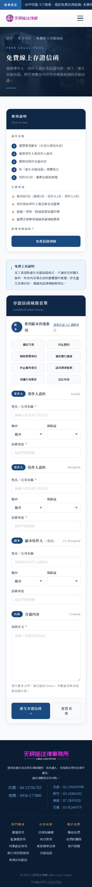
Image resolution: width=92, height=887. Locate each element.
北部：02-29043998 (68, 786)
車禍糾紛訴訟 (18, 859)
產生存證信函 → (31, 711)
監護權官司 (18, 839)
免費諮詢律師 (46, 241)
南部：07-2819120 (67, 800)
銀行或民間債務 (18, 853)
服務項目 (24, 38)
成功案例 (46, 839)
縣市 (15, 426)
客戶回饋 (74, 846)
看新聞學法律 (46, 846)
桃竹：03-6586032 (67, 793)
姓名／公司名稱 (24, 406)
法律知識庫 (46, 832)
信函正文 (19, 626)
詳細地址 (19, 444)
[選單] (80, 18)
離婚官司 (18, 832)
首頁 (9, 38)
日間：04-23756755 (24, 787)
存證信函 (46, 853)
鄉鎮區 (51, 426)
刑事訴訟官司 (18, 846)
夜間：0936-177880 (24, 795)
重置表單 (66, 711)
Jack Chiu (54, 882)
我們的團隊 (74, 839)
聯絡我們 (74, 832)
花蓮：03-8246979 (67, 807)
